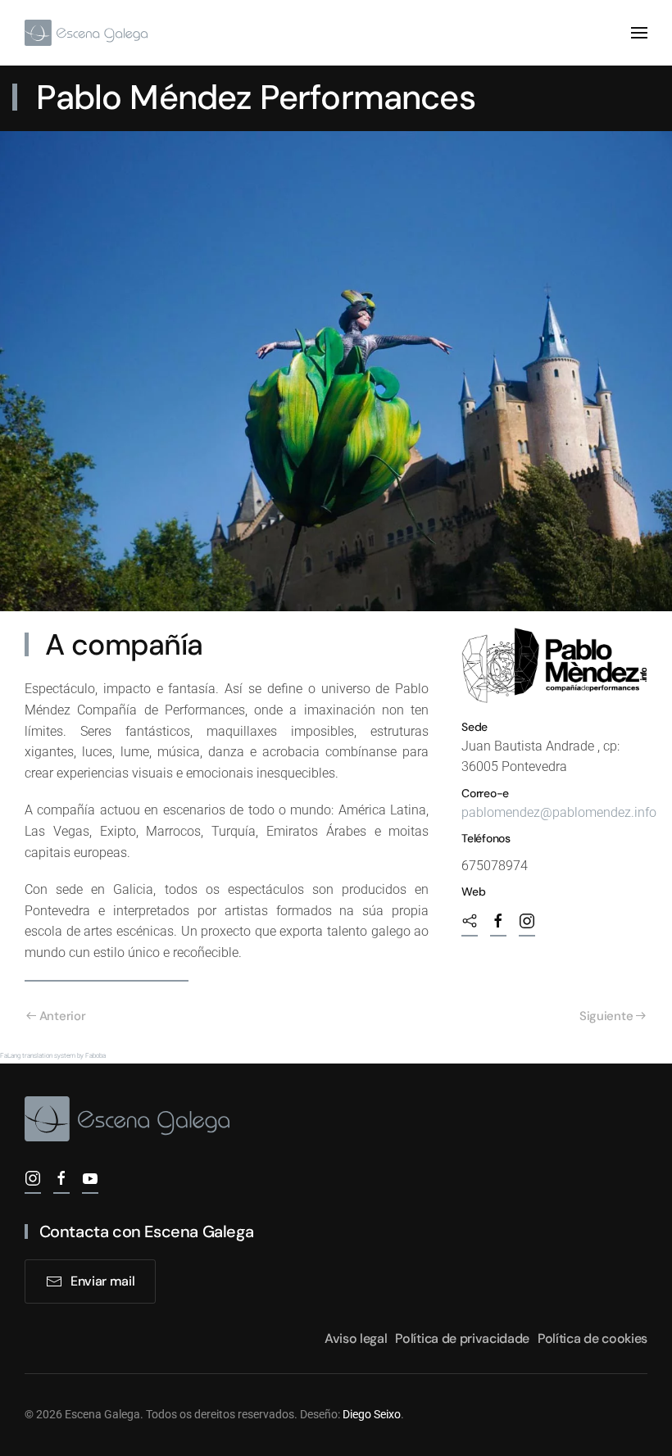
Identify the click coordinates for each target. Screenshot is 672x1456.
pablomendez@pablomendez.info (558, 812)
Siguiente (606, 1016)
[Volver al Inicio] (86, 33)
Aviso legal (356, 1338)
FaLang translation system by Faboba (53, 1055)
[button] (639, 33)
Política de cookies (592, 1338)
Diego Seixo (372, 1414)
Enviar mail (102, 1281)
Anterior (62, 1016)
